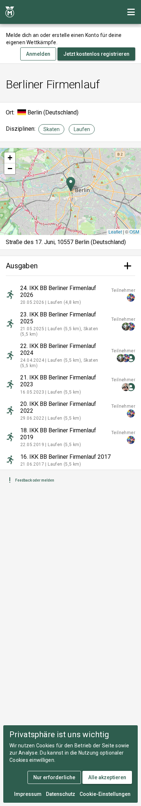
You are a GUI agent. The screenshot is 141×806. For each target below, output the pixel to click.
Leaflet (115, 231)
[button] (70, 184)
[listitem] (70, 295)
